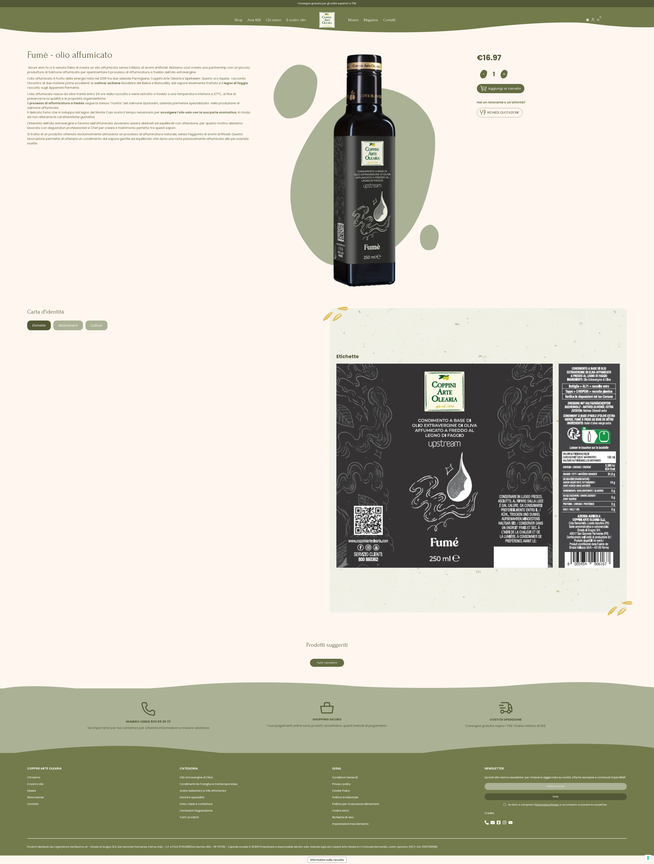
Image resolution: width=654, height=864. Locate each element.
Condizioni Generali (345, 777)
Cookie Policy (341, 791)
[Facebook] (498, 822)
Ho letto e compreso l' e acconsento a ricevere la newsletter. (557, 804)
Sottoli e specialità (192, 797)
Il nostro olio (296, 20)
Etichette (39, 325)
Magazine (371, 20)
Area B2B (254, 20)
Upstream (192, 78)
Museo (353, 20)
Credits (489, 813)
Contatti (389, 20)
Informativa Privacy (547, 804)
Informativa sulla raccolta (327, 859)
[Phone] (487, 822)
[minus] (483, 74)
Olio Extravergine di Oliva (196, 777)
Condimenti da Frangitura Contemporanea (208, 784)
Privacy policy (341, 784)
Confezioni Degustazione (196, 811)
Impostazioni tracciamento (350, 824)
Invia (555, 796)
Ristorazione (35, 797)
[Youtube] (510, 822)
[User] (592, 20)
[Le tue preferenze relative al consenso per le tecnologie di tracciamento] (648, 858)
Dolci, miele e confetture (196, 804)
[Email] (492, 822)
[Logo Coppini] (327, 20)
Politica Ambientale (345, 797)
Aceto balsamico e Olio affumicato (203, 791)
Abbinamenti (68, 325)
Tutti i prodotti (327, 662)
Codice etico (340, 811)
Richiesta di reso (343, 817)
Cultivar (96, 325)
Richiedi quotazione (503, 112)
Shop (238, 20)
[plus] (504, 74)
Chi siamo (273, 20)
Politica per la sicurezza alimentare (355, 804)
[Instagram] (504, 822)
